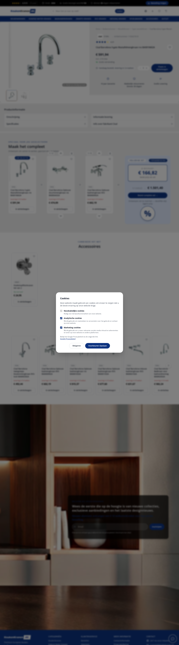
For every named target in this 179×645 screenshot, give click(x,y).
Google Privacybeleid (67, 339)
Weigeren (76, 345)
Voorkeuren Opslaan (97, 345)
